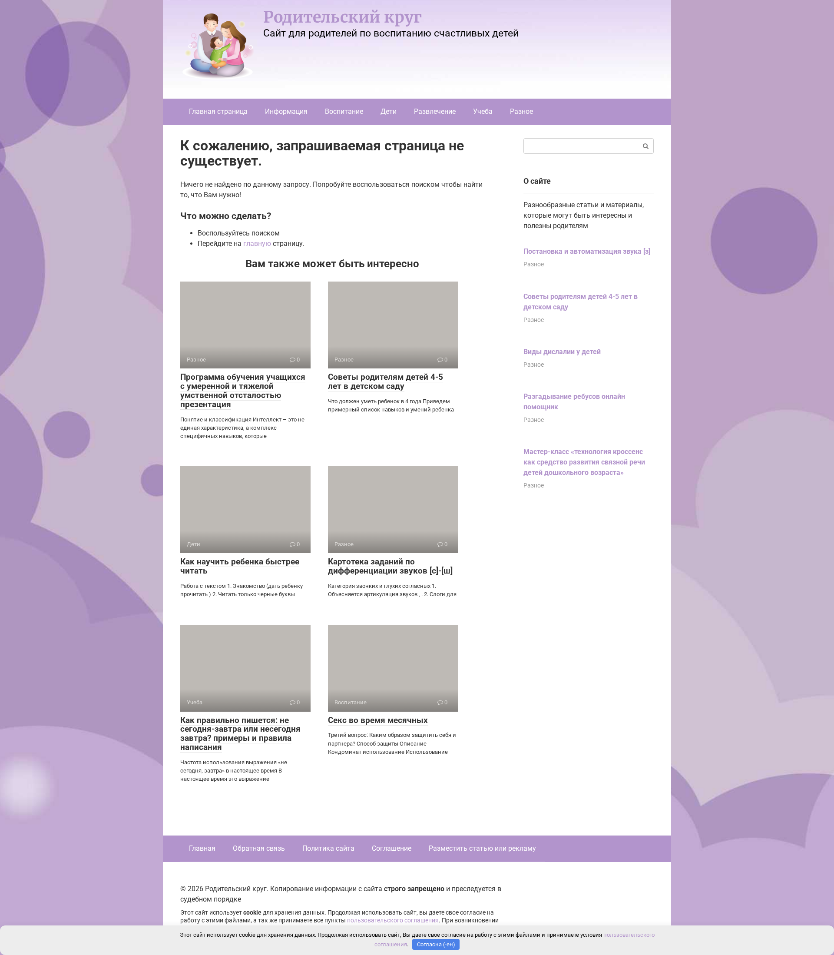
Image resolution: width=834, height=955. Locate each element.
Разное (521, 111)
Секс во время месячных (378, 720)
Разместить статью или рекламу (482, 848)
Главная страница (218, 111)
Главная (202, 848)
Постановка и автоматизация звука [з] (586, 251)
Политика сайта (328, 848)
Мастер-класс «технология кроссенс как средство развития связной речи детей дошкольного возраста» (584, 462)
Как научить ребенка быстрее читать (239, 566)
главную (257, 243)
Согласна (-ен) (436, 944)
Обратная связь (259, 848)
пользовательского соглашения (393, 920)
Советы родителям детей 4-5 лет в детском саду (385, 381)
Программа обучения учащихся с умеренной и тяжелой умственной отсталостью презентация (242, 390)
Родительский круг (342, 17)
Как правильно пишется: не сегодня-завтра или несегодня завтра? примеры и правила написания (240, 734)
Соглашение (391, 848)
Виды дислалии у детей (562, 352)
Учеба (483, 111)
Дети (389, 111)
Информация (286, 111)
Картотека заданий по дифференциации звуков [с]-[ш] (390, 566)
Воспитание (344, 111)
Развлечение (435, 111)
